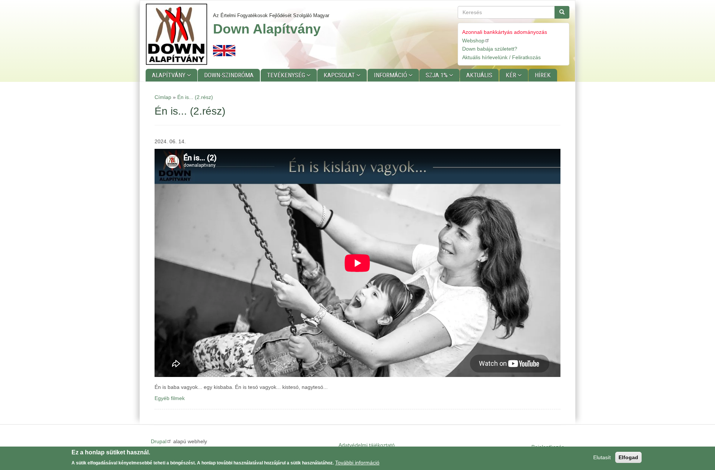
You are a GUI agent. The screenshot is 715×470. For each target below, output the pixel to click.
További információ (357, 462)
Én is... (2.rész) (195, 97)
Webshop (473, 41)
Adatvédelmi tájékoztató (367, 445)
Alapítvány (169, 75)
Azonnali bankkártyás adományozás (504, 32)
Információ (391, 75)
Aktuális (479, 75)
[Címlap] (179, 34)
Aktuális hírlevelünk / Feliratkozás (501, 57)
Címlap (163, 97)
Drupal (158, 441)
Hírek (543, 75)
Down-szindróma (229, 75)
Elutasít (602, 457)
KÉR (512, 75)
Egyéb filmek (170, 398)
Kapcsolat (340, 75)
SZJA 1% (437, 75)
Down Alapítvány (267, 28)
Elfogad (628, 457)
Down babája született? (489, 49)
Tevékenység (286, 75)
